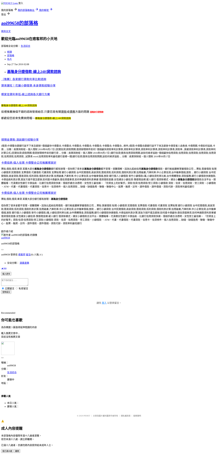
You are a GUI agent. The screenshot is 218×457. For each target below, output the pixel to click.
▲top (4, 268)
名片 (9, 59)
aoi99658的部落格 (19, 23)
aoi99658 (5, 238)
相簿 (9, 52)
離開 (17, 451)
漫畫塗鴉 (24, 263)
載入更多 (6, 274)
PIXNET (86, 416)
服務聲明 (137, 416)
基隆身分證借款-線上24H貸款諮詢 (34, 72)
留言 (28, 254)
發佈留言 (6, 292)
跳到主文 (6, 31)
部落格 (10, 55)
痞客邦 (21, 254)
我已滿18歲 (7, 451)
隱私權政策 (126, 416)
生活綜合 (25, 46)
